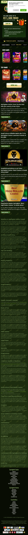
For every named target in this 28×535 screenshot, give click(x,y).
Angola (14, 508)
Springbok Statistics (14, 479)
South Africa (14, 504)
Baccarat (14, 494)
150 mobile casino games (11, 303)
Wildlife (14, 510)
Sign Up (4, 1)
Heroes (14, 511)
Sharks (14, 501)
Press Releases (14, 481)
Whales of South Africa (14, 507)
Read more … (5, 117)
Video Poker (14, 493)
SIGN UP (8, 24)
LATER (16, 10)
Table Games (14, 490)
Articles (14, 477)
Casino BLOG (14, 478)
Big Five (14, 502)
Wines (14, 513)
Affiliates (14, 471)
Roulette (14, 492)
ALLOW (23, 10)
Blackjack (14, 489)
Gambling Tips (14, 496)
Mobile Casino (14, 476)
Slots (14, 495)
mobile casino (10, 391)
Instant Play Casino (14, 482)
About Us (14, 484)
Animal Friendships (14, 505)
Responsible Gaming (14, 472)
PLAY (6, 57)
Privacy (14, 475)
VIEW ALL (14, 85)
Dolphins (14, 506)
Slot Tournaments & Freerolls (14, 483)
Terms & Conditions (14, 474)
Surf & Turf (14, 512)
